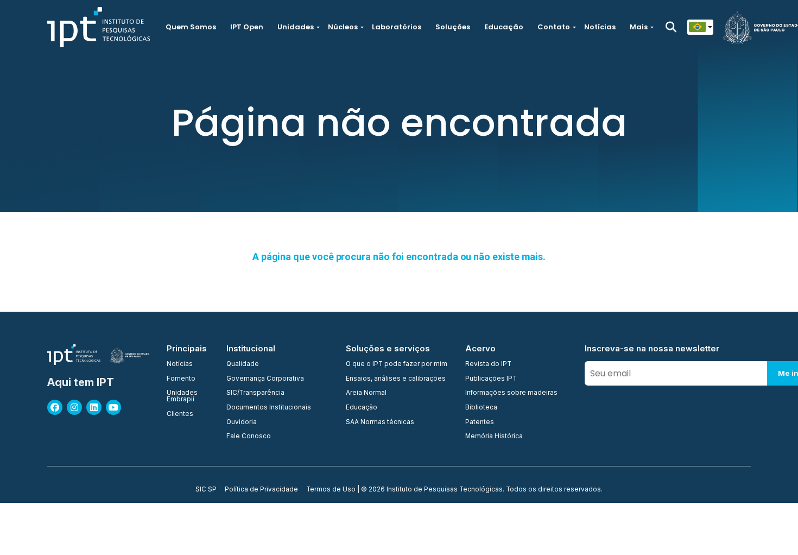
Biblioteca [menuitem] (481, 408)
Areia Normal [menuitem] (366, 393)
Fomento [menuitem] (181, 379)
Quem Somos (191, 27)
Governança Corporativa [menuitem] (265, 379)
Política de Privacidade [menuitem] (261, 490)
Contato (553, 27)
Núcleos (343, 27)
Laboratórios (396, 27)
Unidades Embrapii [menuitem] (182, 396)
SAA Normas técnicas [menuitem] (380, 422)
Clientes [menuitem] (180, 414)
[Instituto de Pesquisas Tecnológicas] (98, 27)
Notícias (600, 27)
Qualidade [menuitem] (242, 364)
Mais (639, 27)
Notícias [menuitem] (180, 364)
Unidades (295, 27)
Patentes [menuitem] (479, 422)
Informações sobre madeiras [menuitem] (511, 393)
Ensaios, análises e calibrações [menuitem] (396, 379)
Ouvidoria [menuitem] (241, 422)
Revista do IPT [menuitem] (488, 364)
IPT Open (246, 27)
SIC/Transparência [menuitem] (255, 393)
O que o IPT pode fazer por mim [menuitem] (396, 364)
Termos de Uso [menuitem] (331, 490)
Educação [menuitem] (361, 408)
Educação (503, 27)
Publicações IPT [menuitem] (491, 379)
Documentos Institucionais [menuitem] (268, 408)
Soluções (452, 27)
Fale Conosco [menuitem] (248, 436)
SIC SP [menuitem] (206, 490)
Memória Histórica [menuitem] (494, 436)
